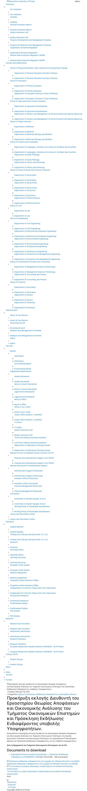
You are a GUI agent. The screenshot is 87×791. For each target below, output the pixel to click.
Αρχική (20, 694)
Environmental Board (22, 364)
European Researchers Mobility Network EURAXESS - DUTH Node (36, 647)
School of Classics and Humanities (24, 142)
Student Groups (16, 659)
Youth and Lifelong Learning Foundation (30, 437)
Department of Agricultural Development (30, 106)
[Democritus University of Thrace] (21, 1)
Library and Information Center (22, 514)
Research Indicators (18, 639)
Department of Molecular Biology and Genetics (33, 134)
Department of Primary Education (27, 86)
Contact (9, 675)
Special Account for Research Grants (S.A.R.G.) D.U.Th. (32, 453)
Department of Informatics (25, 287)
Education (10, 522)
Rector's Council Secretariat (25, 384)
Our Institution (15, 9)
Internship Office (16, 550)
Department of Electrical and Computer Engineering (35, 231)
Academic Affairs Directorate (26, 478)
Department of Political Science (27, 198)
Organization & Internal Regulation (23, 48)
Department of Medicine (24, 127)
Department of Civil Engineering (27, 223)
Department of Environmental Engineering (31, 239)
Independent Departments (20, 371)
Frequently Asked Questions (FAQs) (24, 580)
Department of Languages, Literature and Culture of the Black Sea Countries (45, 147)
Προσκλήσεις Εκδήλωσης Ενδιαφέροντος (41, 694)
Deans (12, 338)
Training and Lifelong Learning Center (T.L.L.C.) (29, 534)
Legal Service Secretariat (24, 392)
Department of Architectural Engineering (30, 246)
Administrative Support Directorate (28, 471)
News (8, 667)
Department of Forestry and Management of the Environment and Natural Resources (48, 114)
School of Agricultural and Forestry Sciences (28, 101)
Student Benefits (16, 527)
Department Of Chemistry (24, 302)
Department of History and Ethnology (29, 162)
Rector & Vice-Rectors (19, 315)
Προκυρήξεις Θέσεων (67, 694)
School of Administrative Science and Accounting (30, 262)
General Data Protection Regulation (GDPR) (27, 55)
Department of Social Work (25, 175)
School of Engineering (19, 218)
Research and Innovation (20, 624)
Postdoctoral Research (19, 596)
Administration (12, 310)
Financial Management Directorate (28, 486)
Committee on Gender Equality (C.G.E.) (30, 499)
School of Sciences (17, 282)
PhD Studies (15, 611)
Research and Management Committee (25, 330)
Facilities (13, 17)
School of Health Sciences (20, 121)
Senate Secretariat (21, 376)
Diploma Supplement (18, 573)
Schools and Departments (16, 63)
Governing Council (17, 323)
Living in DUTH (12, 654)
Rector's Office (20, 399)
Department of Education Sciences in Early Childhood (36, 93)
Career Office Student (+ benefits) (28, 415)
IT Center (18, 422)
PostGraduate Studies (19, 603)
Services (9, 346)
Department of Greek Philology (26, 155)
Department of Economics (25, 190)
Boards (13, 351)
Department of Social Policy (25, 183)
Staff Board (19, 356)
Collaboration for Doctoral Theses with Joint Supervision (33, 588)
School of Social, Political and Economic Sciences (30, 170)
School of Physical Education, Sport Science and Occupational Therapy (39, 68)
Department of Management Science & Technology (34, 267)
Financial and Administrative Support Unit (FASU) (34, 458)
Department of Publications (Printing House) (32, 445)
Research (9, 618)
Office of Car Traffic (22, 407)
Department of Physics (23, 295)
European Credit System (20, 565)
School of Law (16, 206)
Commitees (14, 494)
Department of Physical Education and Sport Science (35, 73)
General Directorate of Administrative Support (28, 466)
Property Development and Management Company (30, 40)
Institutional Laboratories (20, 631)
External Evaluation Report (21, 25)
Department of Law (22, 211)
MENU (77, 1)
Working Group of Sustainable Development (32, 506)
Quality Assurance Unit (19, 32)
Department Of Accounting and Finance (30, 274)
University (10, 4)
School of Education (18, 81)
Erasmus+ (14, 542)
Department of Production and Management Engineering (37, 254)
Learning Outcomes (18, 557)
